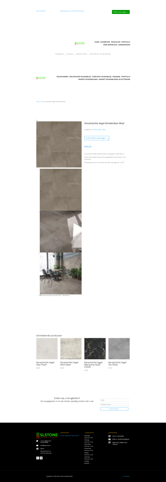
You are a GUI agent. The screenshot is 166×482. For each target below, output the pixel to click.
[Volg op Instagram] (41, 458)
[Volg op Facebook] (37, 458)
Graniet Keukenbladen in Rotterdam (114, 79)
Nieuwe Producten (105, 54)
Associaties (126, 476)
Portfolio (125, 42)
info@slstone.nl (45, 445)
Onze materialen (110, 45)
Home (96, 42)
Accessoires (69, 54)
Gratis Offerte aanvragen (96, 138)
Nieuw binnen (62, 77)
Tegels (104, 129)
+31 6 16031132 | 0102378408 (46, 441)
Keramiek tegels (96, 129)
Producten (115, 42)
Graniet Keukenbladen (88, 79)
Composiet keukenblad (101, 77)
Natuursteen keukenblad (80, 77)
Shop (42, 101)
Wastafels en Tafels (81, 54)
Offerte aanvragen (119, 12)
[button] (37, 120)
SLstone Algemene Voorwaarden (69, 435)
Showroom (105, 42)
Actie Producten (94, 54)
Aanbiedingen (124, 45)
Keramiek (116, 77)
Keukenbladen (59, 54)
